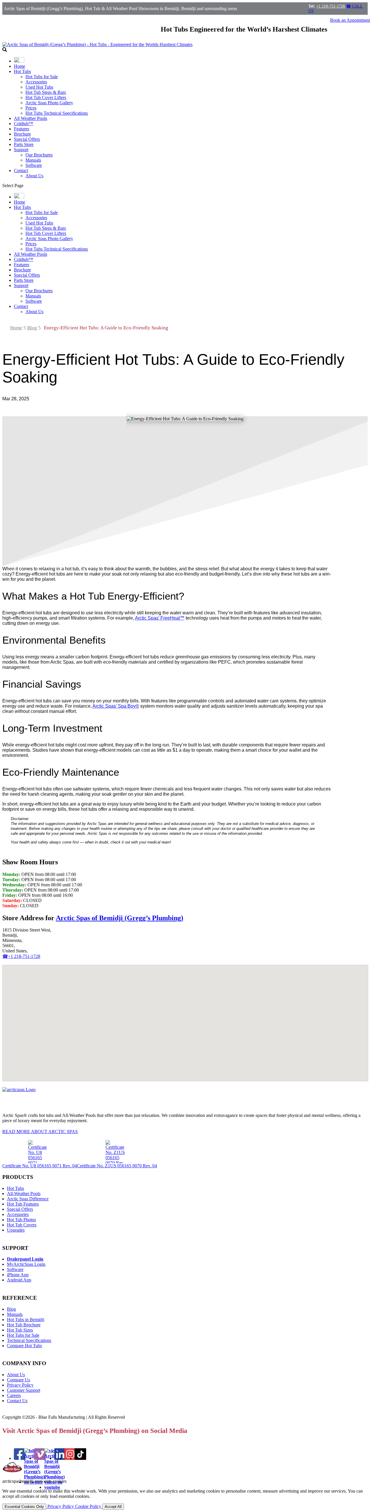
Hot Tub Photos (21, 1219)
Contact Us (17, 1400)
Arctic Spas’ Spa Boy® (115, 706)
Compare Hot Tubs (24, 1345)
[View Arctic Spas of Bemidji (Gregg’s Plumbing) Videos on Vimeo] (40, 1458)
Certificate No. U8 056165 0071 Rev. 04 (39, 1165)
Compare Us (18, 1379)
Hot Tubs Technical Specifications (56, 113)
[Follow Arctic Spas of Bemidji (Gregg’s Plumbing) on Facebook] (19, 1458)
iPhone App (18, 1274)
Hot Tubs (22, 71)
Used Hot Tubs (39, 87)
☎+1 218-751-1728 (21, 956)
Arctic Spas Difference (28, 1198)
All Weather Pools (30, 118)
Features (21, 128)
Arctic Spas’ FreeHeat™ (159, 618)
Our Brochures (39, 154)
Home (19, 66)
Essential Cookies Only (24, 1506)
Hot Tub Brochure (23, 1324)
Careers (14, 1395)
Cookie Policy (88, 1506)
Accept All (113, 1506)
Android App (19, 1279)
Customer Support (23, 1390)
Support (21, 149)
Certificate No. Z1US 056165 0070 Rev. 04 (117, 1165)
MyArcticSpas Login (26, 1264)
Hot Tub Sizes (20, 1329)
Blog (11, 1309)
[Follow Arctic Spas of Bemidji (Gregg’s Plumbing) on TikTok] (80, 1458)
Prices (30, 107)
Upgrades (16, 1230)
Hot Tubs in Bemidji (25, 1319)
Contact (21, 170)
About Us (34, 175)
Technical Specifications (29, 1340)
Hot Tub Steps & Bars (45, 92)
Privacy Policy (20, 1385)
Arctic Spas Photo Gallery (49, 102)
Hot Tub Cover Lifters (45, 97)
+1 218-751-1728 (331, 6)
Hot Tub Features (23, 1203)
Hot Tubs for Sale (41, 76)
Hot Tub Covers (21, 1224)
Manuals (33, 160)
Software (33, 165)
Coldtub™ (23, 123)
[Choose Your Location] (19, 61)
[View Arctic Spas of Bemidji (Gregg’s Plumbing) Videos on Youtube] (54, 1487)
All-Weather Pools (23, 1193)
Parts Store (24, 144)
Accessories (36, 81)
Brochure (22, 134)
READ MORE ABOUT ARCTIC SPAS (40, 1131)
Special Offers (27, 139)
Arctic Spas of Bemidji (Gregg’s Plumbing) (119, 918)
